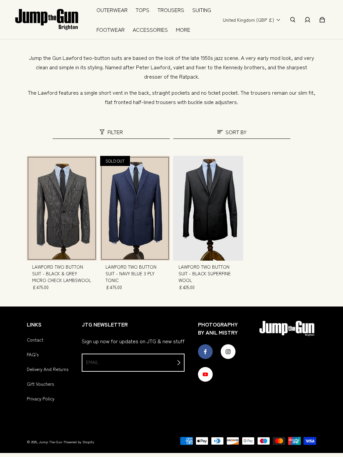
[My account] (307, 19)
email (92, 362)
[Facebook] (205, 351)
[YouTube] (205, 374)
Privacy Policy (40, 398)
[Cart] (322, 19)
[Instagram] (228, 351)
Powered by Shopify (79, 441)
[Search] (292, 19)
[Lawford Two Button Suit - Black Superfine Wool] (208, 208)
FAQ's (33, 354)
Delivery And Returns (47, 369)
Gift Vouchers (40, 383)
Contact (35, 339)
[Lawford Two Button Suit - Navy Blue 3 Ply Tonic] (135, 208)
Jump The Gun (50, 441)
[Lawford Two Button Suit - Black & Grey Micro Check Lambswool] (62, 208)
